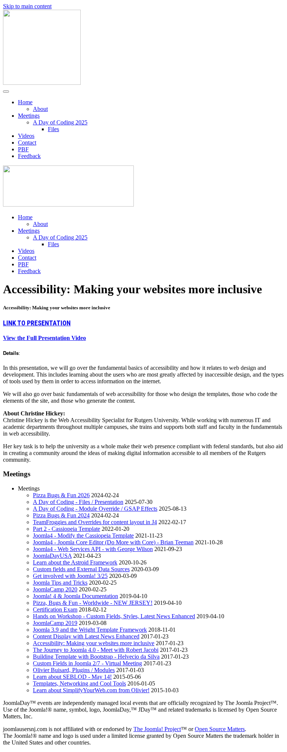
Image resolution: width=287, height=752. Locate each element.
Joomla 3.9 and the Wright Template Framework (90, 629)
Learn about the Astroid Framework (75, 562)
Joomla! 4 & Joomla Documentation (75, 596)
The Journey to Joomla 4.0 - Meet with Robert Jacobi (95, 650)
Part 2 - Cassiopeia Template (66, 529)
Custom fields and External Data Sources (81, 569)
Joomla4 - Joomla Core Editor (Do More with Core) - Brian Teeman (113, 542)
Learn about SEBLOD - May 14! (72, 677)
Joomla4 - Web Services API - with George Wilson (93, 549)
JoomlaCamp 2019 (55, 623)
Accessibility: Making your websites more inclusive (93, 643)
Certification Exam (55, 609)
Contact (27, 142)
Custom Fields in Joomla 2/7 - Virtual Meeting (87, 663)
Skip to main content (27, 6)
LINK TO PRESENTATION (37, 323)
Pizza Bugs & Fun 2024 (61, 515)
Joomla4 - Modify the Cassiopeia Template (83, 535)
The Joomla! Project (157, 729)
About (40, 109)
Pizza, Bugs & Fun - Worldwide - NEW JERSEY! (92, 603)
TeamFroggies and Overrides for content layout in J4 (95, 522)
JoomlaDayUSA (52, 556)
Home (25, 102)
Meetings (29, 115)
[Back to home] (42, 83)
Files (53, 129)
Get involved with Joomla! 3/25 (70, 576)
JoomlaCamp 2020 (55, 589)
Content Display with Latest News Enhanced (86, 636)
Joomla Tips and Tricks (60, 582)
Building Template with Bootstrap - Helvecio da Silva (96, 656)
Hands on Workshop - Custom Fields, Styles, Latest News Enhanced (114, 616)
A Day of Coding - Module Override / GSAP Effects (95, 508)
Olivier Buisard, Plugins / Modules (74, 670)
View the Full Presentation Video (44, 338)
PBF (23, 149)
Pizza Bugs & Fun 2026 (61, 495)
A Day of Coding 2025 (60, 122)
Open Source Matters (220, 729)
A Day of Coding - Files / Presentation (78, 502)
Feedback (29, 156)
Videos (26, 136)
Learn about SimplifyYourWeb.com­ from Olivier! (91, 690)
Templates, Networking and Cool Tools (79, 683)
